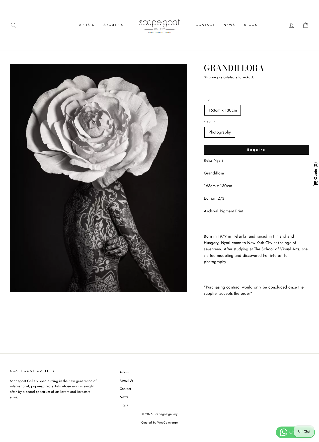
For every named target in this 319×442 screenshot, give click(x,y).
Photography (220, 132)
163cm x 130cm (223, 110)
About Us (113, 24)
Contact (205, 24)
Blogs (250, 24)
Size (208, 100)
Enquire (256, 149)
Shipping (211, 77)
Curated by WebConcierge (159, 422)
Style (210, 122)
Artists (87, 24)
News (229, 24)
